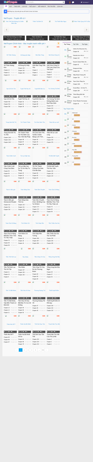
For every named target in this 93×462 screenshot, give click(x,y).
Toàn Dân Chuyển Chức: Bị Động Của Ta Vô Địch (38, 202)
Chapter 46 (35, 308)
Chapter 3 (35, 70)
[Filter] (58, 43)
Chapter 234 (35, 341)
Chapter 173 (35, 206)
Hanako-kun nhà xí (78, 55)
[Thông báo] (73, 2)
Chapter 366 (35, 243)
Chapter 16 (21, 243)
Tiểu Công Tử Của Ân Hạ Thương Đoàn (38, 269)
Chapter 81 (35, 101)
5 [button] (35, 350)
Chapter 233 (35, 344)
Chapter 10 (7, 75)
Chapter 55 (7, 173)
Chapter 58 (35, 279)
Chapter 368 (35, 238)
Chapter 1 (35, 75)
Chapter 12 (7, 70)
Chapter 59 (35, 276)
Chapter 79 (35, 106)
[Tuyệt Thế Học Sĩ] (24, 88)
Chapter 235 (35, 339)
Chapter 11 (6, 72)
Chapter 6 (49, 72)
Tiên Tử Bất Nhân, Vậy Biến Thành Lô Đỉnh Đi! (10, 303)
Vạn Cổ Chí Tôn (9, 99)
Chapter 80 (35, 104)
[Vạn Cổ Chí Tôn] (10, 88)
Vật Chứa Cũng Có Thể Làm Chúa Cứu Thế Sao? (53, 67)
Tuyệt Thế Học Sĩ (23, 99)
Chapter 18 (21, 240)
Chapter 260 (55, 39)
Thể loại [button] (32, 6)
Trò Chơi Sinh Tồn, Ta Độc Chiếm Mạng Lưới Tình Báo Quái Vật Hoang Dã (38, 137)
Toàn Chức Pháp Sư (79, 81)
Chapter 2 (35, 72)
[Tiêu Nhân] (24, 257)
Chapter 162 (21, 73)
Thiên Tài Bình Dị (37, 37)
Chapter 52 (33, 39)
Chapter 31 (21, 104)
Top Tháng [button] (67, 44)
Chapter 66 (35, 173)
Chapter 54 (7, 176)
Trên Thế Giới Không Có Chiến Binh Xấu (14, 37)
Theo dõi (17, 6)
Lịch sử (24, 6)
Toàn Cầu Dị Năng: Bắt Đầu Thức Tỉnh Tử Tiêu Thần (10, 236)
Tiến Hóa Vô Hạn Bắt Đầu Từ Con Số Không (24, 303)
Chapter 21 (21, 175)
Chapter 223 (50, 108)
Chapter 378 (50, 139)
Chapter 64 (35, 178)
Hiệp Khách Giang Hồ (79, 75)
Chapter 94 (21, 307)
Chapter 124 (50, 176)
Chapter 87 (7, 342)
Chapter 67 (10, 39)
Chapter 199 (76, 97)
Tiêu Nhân (21, 267)
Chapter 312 (7, 204)
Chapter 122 (76, 58)
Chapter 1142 (7, 137)
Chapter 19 (21, 238)
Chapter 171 (35, 211)
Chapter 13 (7, 307)
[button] (6, 29)
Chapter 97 (21, 142)
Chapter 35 (35, 142)
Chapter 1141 (7, 139)
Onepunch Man (77, 68)
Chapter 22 (21, 173)
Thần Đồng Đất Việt (78, 94)
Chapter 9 (6, 277)
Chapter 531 (7, 104)
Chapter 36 (35, 139)
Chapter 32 (21, 101)
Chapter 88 (7, 339)
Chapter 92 (21, 312)
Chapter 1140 (7, 142)
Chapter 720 (76, 77)
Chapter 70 (49, 206)
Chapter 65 (35, 175)
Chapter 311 (7, 207)
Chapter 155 (21, 274)
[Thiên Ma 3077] (10, 324)
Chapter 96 (21, 144)
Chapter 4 (49, 77)
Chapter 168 (78, 39)
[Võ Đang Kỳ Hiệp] (24, 55)
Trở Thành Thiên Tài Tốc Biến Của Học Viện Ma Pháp (24, 135)
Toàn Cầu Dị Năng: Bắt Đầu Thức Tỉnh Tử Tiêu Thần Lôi (53, 202)
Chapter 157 (21, 270)
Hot (10, 6)
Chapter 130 (21, 209)
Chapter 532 (7, 101)
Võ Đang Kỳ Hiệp (23, 65)
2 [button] (24, 350)
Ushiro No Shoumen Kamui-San (82, 49)
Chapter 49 (76, 51)
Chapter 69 (49, 209)
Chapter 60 (35, 274)
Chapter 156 (21, 272)
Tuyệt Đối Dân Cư (38, 99)
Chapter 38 (49, 272)
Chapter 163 (21, 70)
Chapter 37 (49, 274)
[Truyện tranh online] (13, 2)
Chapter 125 (50, 173)
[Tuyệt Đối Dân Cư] (39, 88)
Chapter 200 (50, 243)
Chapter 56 (7, 171)
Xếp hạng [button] (41, 6)
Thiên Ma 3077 (9, 334)
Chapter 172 (35, 209)
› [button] (46, 350)
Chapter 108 (76, 90)
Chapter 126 (50, 171)
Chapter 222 (50, 110)
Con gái (59, 6)
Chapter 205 (50, 238)
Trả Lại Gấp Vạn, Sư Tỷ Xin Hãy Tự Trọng (24, 168)
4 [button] (31, 350)
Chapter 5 (49, 74)
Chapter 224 (50, 106)
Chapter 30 (21, 106)
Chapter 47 (35, 305)
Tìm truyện (51, 6)
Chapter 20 (21, 178)
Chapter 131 (21, 207)
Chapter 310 (7, 209)
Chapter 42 (76, 64)
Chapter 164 (21, 68)
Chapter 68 (49, 211)
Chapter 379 (50, 137)
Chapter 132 (21, 204)
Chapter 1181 (76, 84)
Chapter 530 (7, 106)
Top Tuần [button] (76, 44)
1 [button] (20, 350)
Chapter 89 (7, 337)
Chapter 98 (21, 139)
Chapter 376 (50, 142)
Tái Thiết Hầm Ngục (60, 37)
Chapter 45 (35, 310)
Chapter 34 (35, 144)
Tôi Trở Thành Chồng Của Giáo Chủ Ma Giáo (37, 168)
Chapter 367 (35, 240)
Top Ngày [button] (85, 44)
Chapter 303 (76, 71)
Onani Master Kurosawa (80, 101)
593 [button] (43, 350)
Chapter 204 (50, 240)
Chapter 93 (21, 310)
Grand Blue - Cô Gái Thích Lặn (82, 88)
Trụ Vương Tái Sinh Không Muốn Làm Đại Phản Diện (53, 101)
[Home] (6, 6)
